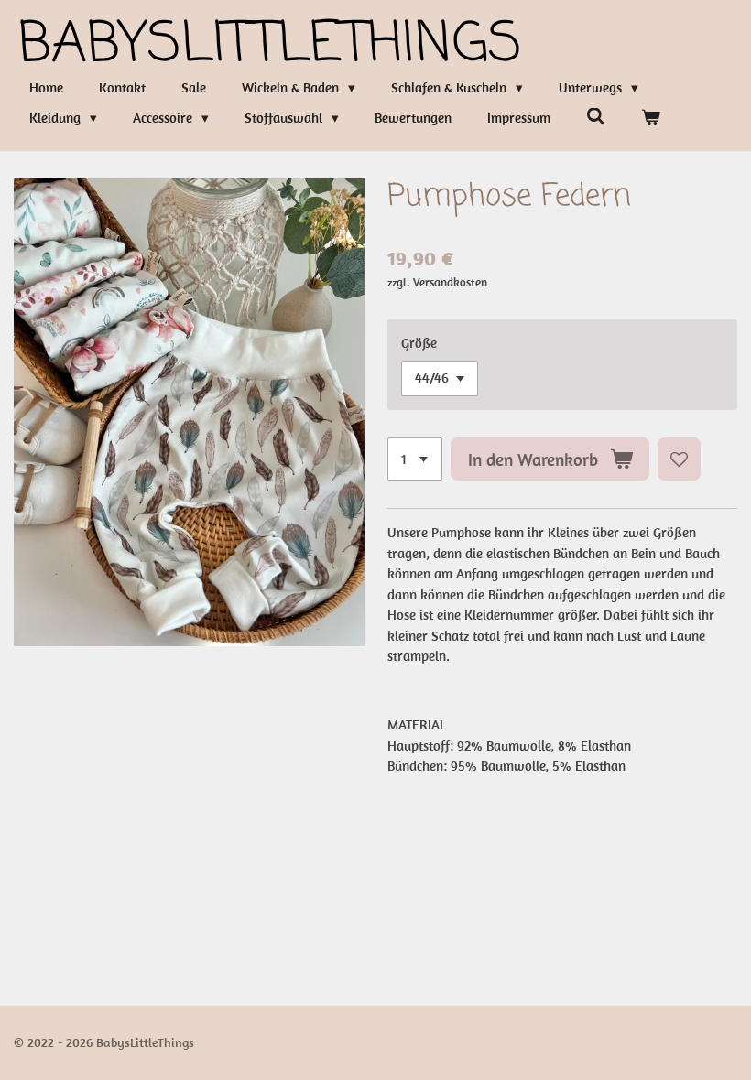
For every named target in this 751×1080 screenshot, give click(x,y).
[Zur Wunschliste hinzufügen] (679, 459)
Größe (419, 342)
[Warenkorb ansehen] (650, 118)
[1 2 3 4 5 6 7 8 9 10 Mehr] (414, 459)
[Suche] (595, 116)
